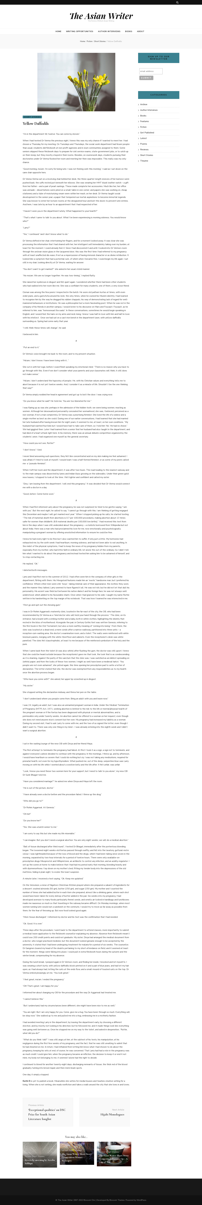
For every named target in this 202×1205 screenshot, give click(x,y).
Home (58, 31)
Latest (143, 138)
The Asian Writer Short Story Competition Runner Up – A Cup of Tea (114, 1159)
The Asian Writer (101, 15)
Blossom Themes (117, 1200)
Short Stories (32, 117)
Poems (143, 143)
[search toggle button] (177, 2)
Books (128, 31)
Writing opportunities (79, 31)
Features (144, 121)
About (140, 31)
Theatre (144, 160)
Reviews (144, 149)
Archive (143, 104)
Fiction (28, 1156)
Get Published (147, 132)
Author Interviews (109, 31)
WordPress (141, 1200)
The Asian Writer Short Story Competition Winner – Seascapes (77, 1157)
